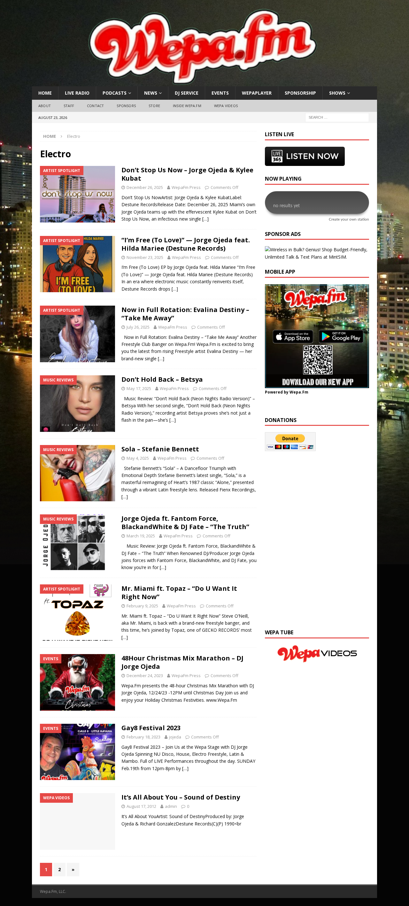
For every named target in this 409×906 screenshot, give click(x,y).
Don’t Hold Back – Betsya (162, 379)
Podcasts (115, 93)
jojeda (175, 737)
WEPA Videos (226, 105)
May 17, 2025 (139, 388)
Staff (69, 105)
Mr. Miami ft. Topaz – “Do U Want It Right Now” (179, 592)
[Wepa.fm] (201, 83)
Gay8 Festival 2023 (151, 727)
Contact (95, 105)
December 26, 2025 (145, 187)
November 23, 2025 (145, 257)
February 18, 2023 (143, 737)
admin (171, 806)
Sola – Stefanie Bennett (160, 449)
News (150, 93)
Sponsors (126, 105)
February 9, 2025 (142, 606)
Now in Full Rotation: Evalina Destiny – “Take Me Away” (185, 313)
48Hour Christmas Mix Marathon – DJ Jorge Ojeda (182, 662)
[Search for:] (337, 117)
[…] (205, 219)
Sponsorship (300, 93)
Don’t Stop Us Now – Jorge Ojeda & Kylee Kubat (187, 174)
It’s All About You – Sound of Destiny (180, 797)
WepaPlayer (257, 93)
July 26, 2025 (138, 327)
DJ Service (186, 93)
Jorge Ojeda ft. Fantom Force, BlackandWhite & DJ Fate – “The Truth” (185, 522)
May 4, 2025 (138, 458)
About (44, 105)
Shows (337, 93)
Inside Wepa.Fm (187, 105)
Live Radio (77, 93)
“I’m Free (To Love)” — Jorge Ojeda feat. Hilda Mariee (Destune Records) (185, 244)
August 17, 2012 (141, 806)
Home (45, 93)
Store (154, 105)
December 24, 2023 (145, 675)
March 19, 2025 (141, 536)
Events (220, 93)
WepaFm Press (186, 187)
